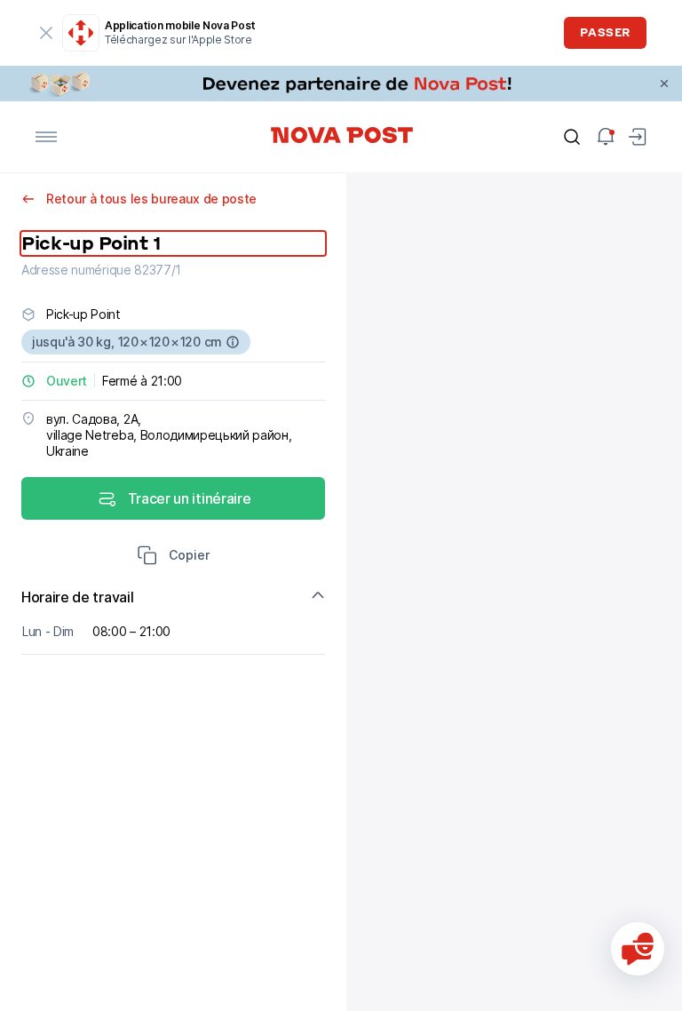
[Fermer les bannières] (664, 83)
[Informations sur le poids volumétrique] (233, 342)
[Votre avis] (637, 948)
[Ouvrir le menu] (46, 136)
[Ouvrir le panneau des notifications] (606, 137)
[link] (341, 83)
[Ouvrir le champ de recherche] (572, 136)
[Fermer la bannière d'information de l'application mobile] (46, 33)
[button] (173, 557)
